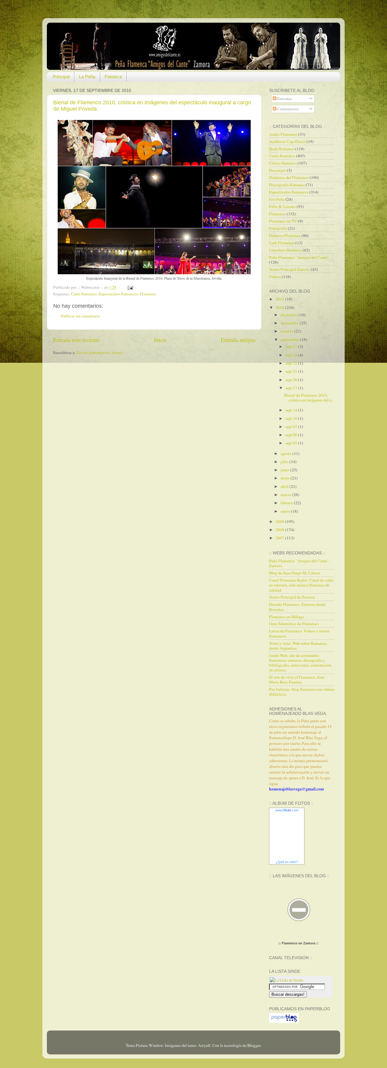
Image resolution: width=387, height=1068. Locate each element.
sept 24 (291, 355)
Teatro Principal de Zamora (292, 597)
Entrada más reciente (76, 339)
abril (285, 486)
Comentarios (287, 109)
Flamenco (148, 294)
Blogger (254, 1045)
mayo (286, 478)
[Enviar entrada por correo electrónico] (129, 287)
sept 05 (291, 443)
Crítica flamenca (283, 163)
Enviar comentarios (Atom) (99, 352)
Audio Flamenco (283, 134)
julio (285, 461)
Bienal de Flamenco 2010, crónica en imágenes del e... (309, 397)
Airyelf (204, 1045)
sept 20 (291, 379)
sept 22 (291, 363)
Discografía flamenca (287, 184)
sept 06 (291, 434)
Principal (61, 76)
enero (286, 511)
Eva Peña (277, 199)
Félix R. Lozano (282, 206)
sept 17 (291, 388)
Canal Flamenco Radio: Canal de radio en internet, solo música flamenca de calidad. (301, 584)
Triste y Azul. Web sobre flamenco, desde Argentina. (298, 646)
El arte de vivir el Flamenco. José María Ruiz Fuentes (296, 679)
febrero (287, 502)
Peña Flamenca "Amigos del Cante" (299, 257)
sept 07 (291, 426)
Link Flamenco (281, 242)
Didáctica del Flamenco (289, 177)
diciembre (289, 314)
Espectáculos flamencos (118, 294)
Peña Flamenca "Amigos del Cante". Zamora (299, 563)
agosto (286, 453)
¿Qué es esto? (287, 862)
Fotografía (278, 228)
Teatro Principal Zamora (289, 269)
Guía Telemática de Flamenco (294, 623)
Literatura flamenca (285, 250)
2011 (280, 299)
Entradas (284, 98)
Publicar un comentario (80, 316)
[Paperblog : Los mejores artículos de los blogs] (284, 1021)
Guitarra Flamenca (285, 235)
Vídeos (275, 276)
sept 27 (291, 346)
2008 (280, 529)
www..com (286, 810)
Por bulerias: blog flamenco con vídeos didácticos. (301, 692)
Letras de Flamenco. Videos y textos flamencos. (299, 633)
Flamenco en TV (283, 221)
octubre (287, 331)
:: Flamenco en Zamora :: (298, 943)
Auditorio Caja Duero (287, 141)
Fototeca (113, 76)
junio (285, 469)
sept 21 (291, 371)
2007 (280, 537)
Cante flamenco (84, 294)
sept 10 (291, 418)
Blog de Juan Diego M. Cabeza (294, 573)
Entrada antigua (238, 339)
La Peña (87, 76)
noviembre (290, 323)
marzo (286, 494)
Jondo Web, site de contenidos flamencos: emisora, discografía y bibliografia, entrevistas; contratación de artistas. (300, 663)
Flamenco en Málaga (286, 616)
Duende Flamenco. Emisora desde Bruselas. (297, 607)
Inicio (160, 339)
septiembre (290, 339)
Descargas (277, 170)
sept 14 (291, 410)
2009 (280, 521)
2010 (280, 307)
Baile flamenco (281, 148)
